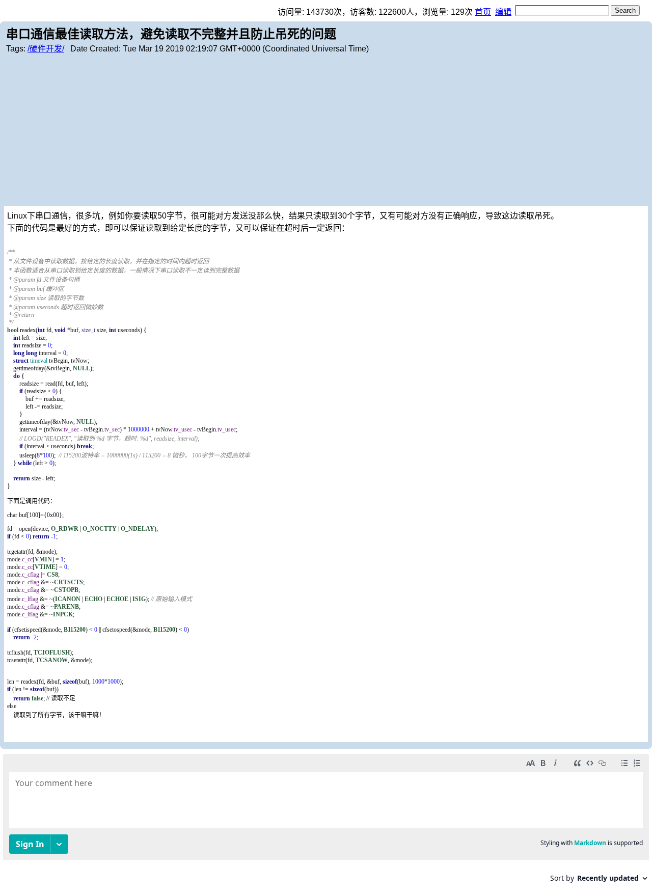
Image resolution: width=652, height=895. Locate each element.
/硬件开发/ (46, 48)
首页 (483, 12)
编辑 (503, 12)
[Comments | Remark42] (326, 822)
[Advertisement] (326, 129)
